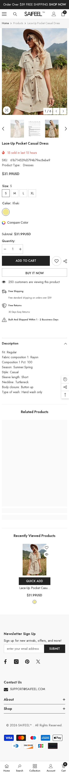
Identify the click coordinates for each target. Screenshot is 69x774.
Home (5, 23)
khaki (34, 602)
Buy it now (34, 273)
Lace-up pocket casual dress (34, 588)
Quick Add (34, 581)
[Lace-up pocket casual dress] (34, 559)
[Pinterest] (27, 662)
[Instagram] (16, 662)
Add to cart (26, 261)
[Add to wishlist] (56, 261)
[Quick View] (46, 554)
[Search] (15, 14)
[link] (34, 510)
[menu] (4, 14)
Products (18, 23)
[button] (56, 111)
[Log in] (54, 14)
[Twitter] (38, 662)
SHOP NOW (57, 4)
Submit (54, 648)
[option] (34, 71)
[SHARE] (64, 261)
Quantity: (8, 241)
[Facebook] (5, 662)
